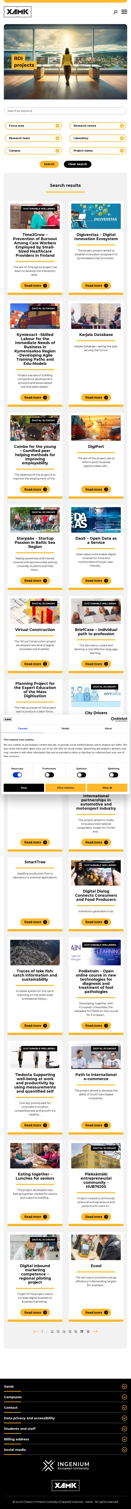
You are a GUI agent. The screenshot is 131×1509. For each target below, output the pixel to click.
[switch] (49, 775)
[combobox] (33, 125)
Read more (32, 285)
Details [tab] (65, 728)
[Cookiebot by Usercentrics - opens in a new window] (113, 719)
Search (49, 164)
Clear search (77, 164)
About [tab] (108, 728)
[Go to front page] (17, 12)
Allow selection (65, 787)
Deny (24, 787)
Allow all (107, 787)
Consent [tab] (22, 728)
